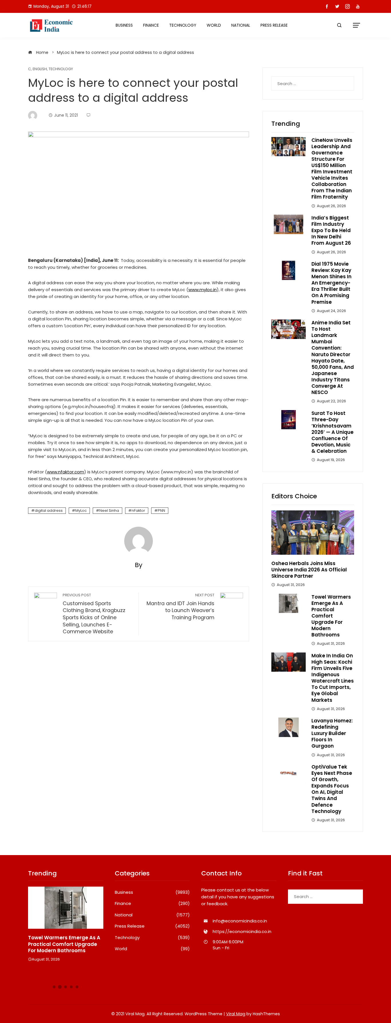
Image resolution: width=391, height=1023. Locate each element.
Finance (151, 25)
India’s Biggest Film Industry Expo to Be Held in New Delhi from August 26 (331, 230)
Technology (182, 25)
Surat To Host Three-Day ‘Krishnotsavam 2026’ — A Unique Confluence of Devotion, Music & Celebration (332, 432)
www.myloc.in (202, 290)
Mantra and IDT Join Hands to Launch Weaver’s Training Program (180, 607)
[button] (54, 986)
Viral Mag (235, 1014)
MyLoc (81, 510)
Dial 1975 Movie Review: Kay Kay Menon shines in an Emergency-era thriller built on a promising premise (331, 282)
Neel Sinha (109, 510)
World (214, 25)
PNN (161, 510)
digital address (49, 510)
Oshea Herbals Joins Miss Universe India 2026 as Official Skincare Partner (309, 569)
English (40, 69)
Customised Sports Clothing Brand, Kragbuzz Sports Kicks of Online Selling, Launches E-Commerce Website (94, 614)
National (240, 25)
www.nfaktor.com (65, 472)
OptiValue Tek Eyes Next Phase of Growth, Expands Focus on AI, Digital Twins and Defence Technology (331, 789)
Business (124, 25)
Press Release (274, 25)
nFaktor (138, 510)
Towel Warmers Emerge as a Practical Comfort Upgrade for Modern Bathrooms (331, 615)
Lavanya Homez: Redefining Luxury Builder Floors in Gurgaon (332, 733)
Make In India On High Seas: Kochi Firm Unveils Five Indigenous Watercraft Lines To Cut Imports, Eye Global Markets (332, 677)
